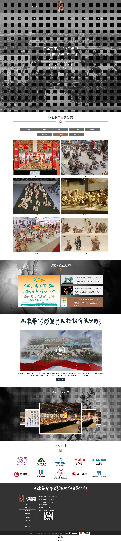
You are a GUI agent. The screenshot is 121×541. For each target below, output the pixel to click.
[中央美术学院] (41, 462)
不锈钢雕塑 (76, 129)
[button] (94, 419)
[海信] (98, 462)
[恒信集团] (41, 474)
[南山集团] (79, 474)
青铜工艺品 (60, 129)
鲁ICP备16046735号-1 (57, 533)
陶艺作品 (60, 134)
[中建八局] (98, 474)
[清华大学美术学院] (22, 462)
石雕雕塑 (44, 134)
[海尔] (79, 462)
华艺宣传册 (76, 134)
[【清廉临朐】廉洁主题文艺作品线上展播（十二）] (39, 291)
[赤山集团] (22, 474)
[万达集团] (60, 462)
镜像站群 (60, 540)
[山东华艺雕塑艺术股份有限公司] (60, 6)
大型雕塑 (28, 129)
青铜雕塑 (44, 129)
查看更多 (60, 379)
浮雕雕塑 (92, 129)
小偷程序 (60, 537)
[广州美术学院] (60, 474)
